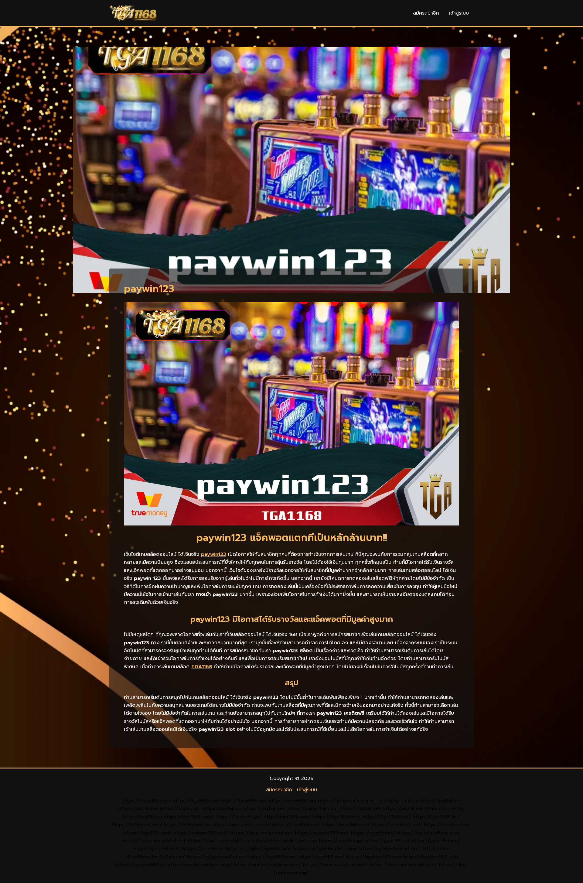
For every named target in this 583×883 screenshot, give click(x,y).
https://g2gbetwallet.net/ (390, 848)
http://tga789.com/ (287, 816)
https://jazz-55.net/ (156, 848)
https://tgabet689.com (373, 857)
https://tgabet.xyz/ (239, 816)
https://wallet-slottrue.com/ (267, 864)
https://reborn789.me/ (322, 833)
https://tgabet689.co (139, 864)
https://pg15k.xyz (180, 808)
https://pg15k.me (138, 808)
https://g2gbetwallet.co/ (217, 857)
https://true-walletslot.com (284, 840)
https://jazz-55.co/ (387, 840)
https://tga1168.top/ (387, 816)
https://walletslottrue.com (428, 833)
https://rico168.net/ (296, 824)
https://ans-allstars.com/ (241, 824)
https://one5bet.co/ (448, 824)
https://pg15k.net (264, 808)
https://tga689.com (272, 857)
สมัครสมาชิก (426, 13)
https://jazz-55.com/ (435, 840)
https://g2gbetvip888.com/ (259, 848)
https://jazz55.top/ (341, 840)
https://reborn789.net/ (200, 833)
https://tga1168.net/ (336, 816)
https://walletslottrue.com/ (199, 864)
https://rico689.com (292, 800)
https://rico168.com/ (346, 824)
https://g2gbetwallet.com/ (325, 848)
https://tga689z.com (146, 800)
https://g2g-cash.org (343, 800)
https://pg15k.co (222, 808)
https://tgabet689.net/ (431, 857)
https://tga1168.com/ (189, 816)
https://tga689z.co (195, 800)
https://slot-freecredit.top (219, 840)
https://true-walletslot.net (261, 833)
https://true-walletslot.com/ (403, 864)
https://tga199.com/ (147, 833)
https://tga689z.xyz (243, 800)
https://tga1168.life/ (436, 816)
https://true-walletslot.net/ (335, 864)
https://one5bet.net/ (397, 824)
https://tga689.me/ (321, 857)
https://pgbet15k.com (312, 808)
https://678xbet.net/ (137, 824)
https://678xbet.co (187, 824)
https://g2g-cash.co (394, 800)
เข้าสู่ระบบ (459, 13)
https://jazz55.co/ (203, 848)
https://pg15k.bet (441, 800)
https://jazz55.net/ (373, 833)
